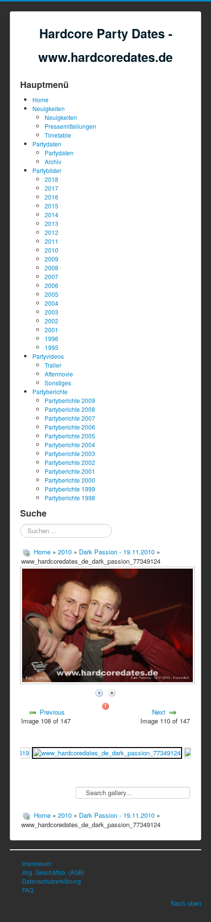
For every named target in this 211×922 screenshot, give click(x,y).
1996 (51, 338)
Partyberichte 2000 (70, 480)
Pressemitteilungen (70, 126)
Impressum (37, 863)
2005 (51, 294)
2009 (51, 259)
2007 (51, 276)
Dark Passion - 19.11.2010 (118, 551)
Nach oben (186, 903)
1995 (51, 347)
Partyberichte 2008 (70, 409)
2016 (51, 197)
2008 (51, 267)
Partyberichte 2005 (70, 436)
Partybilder (46, 170)
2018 (51, 179)
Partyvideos (48, 356)
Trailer (53, 365)
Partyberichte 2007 (70, 418)
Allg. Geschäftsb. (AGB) (53, 872)
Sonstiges (58, 382)
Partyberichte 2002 (70, 462)
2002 (51, 321)
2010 (51, 250)
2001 (51, 329)
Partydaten (46, 144)
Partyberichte (50, 391)
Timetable (58, 135)
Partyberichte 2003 (70, 453)
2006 (51, 285)
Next (158, 712)
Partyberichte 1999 (70, 489)
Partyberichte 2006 (70, 427)
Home (40, 99)
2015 (51, 206)
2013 (51, 223)
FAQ (27, 890)
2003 (51, 312)
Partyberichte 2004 (70, 444)
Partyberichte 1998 (70, 497)
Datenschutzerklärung (51, 881)
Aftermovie (59, 374)
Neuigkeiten (48, 108)
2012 (51, 232)
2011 (51, 241)
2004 (51, 303)
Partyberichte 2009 (70, 400)
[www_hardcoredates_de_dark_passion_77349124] (107, 751)
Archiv (53, 161)
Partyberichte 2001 (70, 471)
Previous (52, 712)
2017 (51, 188)
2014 (51, 214)
